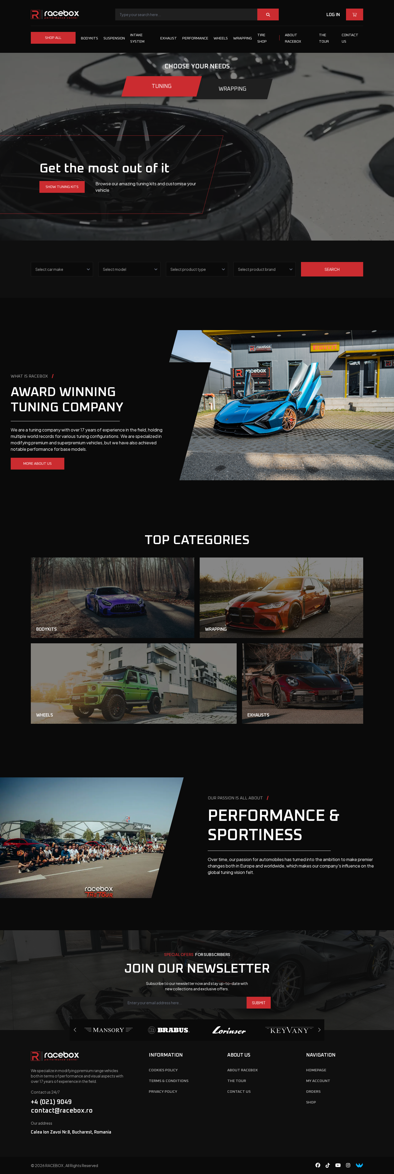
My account (318, 1081)
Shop (311, 1102)
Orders (313, 1092)
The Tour (236, 1081)
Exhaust (168, 38)
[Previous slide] (319, 1030)
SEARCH (332, 269)
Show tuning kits (62, 187)
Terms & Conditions (168, 1081)
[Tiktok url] (330, 1165)
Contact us (239, 1092)
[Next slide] (75, 1030)
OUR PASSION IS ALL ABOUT (235, 798)
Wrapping (242, 38)
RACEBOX (54, 1165)
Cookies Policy (163, 1070)
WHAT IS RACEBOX (29, 376)
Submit (259, 1002)
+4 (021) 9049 (51, 1102)
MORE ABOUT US (37, 464)
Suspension (114, 38)
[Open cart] (354, 14)
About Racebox (242, 1070)
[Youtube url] (340, 1165)
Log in (333, 15)
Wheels (221, 38)
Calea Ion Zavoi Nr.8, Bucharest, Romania (71, 1132)
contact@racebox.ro (62, 1110)
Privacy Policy (163, 1092)
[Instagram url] (351, 1165)
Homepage (316, 1070)
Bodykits (89, 38)
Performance (195, 38)
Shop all (53, 38)
